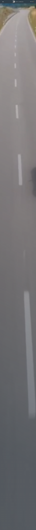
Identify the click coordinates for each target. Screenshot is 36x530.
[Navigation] (3, 2)
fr (33, 1)
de (30, 1)
